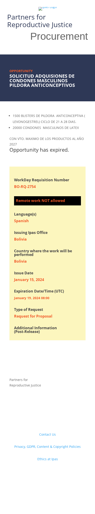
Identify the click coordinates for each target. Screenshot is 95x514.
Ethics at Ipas (47, 459)
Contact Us (47, 434)
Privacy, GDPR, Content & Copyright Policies (47, 446)
